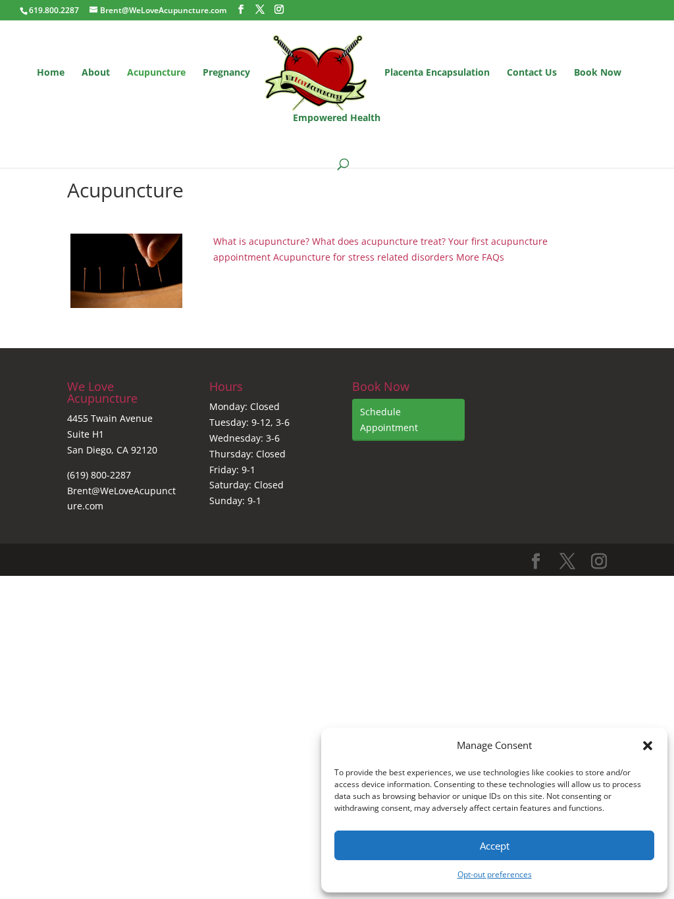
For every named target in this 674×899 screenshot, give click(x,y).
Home (51, 73)
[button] (647, 745)
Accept (494, 845)
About (96, 73)
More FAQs (480, 257)
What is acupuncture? (261, 241)
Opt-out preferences (494, 874)
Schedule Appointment (389, 419)
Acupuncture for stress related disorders (363, 257)
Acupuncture (156, 73)
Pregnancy (226, 73)
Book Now (597, 73)
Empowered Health (336, 118)
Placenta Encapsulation (437, 73)
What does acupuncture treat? (379, 241)
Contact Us (532, 73)
